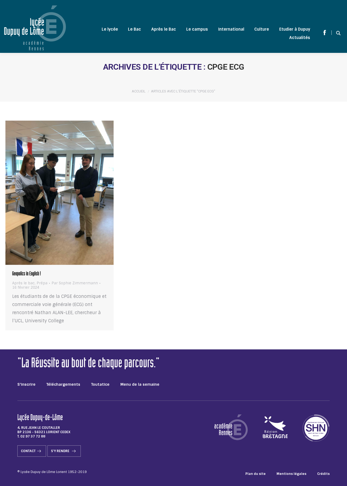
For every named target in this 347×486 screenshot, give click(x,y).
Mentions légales (291, 474)
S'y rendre (60, 451)
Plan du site (255, 474)
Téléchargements (63, 384)
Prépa (42, 283)
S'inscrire (26, 384)
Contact (28, 451)
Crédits (323, 474)
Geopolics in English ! (26, 274)
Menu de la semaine (139, 384)
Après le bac (23, 283)
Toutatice (100, 384)
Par (75, 283)
